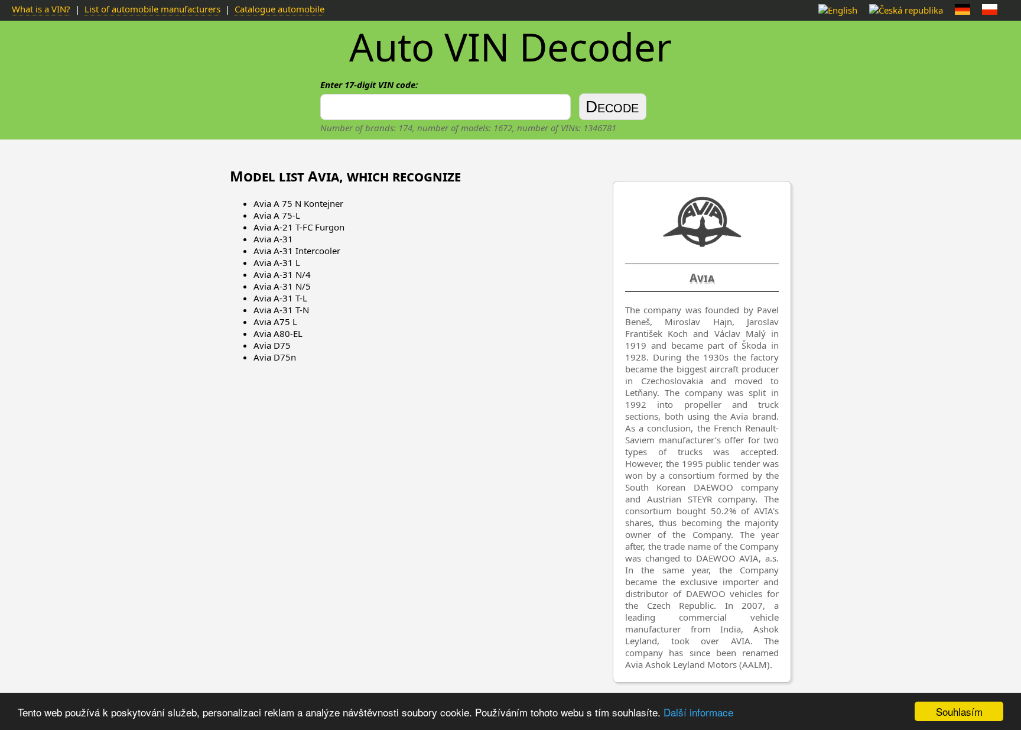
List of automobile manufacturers (152, 9)
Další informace (698, 712)
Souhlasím (959, 711)
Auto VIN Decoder (510, 47)
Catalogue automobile (279, 9)
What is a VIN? (41, 9)
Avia (702, 277)
